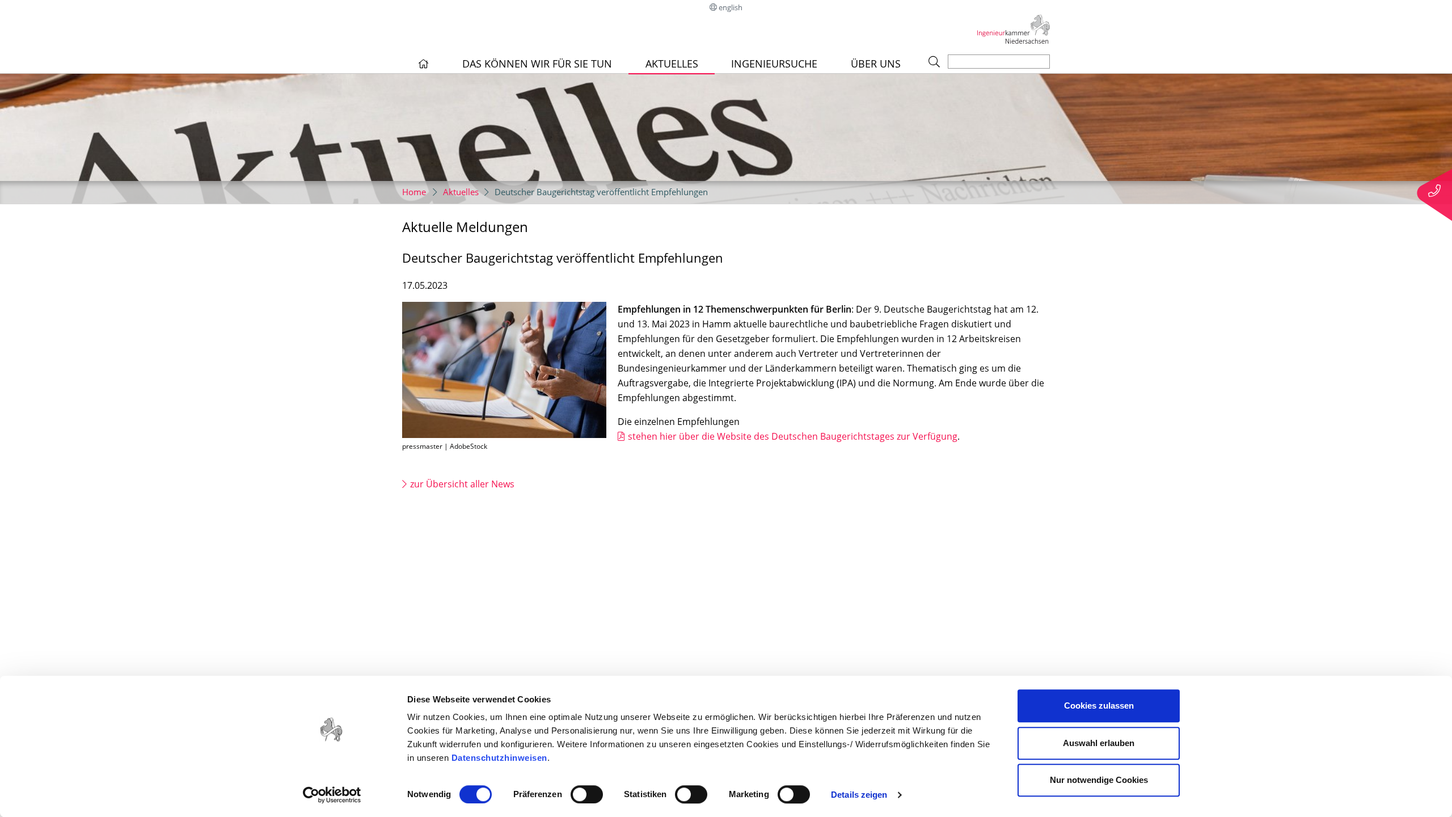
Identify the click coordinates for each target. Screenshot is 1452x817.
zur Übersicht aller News (462, 484)
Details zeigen (859, 794)
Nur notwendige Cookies (1099, 780)
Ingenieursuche (774, 63)
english (730, 7)
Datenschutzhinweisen (499, 758)
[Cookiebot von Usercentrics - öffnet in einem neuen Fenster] (332, 794)
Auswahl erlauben (1098, 743)
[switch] (587, 794)
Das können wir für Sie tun (537, 63)
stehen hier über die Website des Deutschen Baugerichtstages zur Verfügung (792, 436)
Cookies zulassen (1099, 705)
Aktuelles (671, 63)
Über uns (876, 63)
